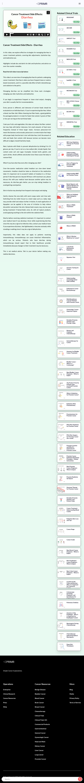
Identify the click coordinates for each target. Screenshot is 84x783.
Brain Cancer (39, 702)
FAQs (5, 707)
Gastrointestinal (40, 729)
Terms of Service (75, 702)
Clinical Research (9, 694)
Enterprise (6, 690)
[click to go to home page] (41, 3)
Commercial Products (42, 724)
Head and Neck (40, 742)
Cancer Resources (9, 698)
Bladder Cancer (40, 694)
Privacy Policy (74, 698)
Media (72, 694)
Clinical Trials (39, 716)
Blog (71, 690)
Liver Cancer (39, 750)
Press (5, 702)
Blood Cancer (39, 698)
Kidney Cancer (40, 746)
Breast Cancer (40, 707)
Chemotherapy (40, 711)
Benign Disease (40, 690)
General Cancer (40, 733)
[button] (79, 3)
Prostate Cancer (40, 759)
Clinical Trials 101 (41, 720)
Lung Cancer (39, 755)
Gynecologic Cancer (42, 737)
